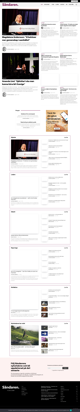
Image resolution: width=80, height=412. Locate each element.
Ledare (13, 174)
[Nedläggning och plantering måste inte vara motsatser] (44, 190)
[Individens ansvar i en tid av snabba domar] (44, 179)
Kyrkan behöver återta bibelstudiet (19, 235)
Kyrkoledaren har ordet (18, 323)
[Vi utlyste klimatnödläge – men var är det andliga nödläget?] (44, 297)
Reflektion (14, 287)
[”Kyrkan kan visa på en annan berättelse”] (50, 15)
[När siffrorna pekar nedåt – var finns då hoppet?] (25, 335)
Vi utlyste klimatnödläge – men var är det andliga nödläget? (59, 295)
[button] (76, 4)
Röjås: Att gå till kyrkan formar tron (54, 307)
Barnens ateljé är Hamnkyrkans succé (55, 163)
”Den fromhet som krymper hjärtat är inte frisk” (57, 313)
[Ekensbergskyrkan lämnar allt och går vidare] (44, 258)
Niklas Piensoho (51, 333)
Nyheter (4, 34)
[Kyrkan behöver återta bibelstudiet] (69, 46)
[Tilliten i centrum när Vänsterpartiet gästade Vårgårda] (50, 46)
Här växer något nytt (52, 262)
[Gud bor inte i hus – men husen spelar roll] (44, 216)
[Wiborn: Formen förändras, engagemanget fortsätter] (44, 239)
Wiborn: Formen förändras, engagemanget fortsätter (58, 237)
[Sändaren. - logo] (10, 4)
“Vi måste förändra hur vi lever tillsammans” (56, 273)
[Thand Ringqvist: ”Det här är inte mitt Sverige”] (69, 80)
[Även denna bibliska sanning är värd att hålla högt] (44, 303)
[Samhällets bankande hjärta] (44, 233)
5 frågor (43, 22)
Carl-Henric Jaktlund (10, 49)
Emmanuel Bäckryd (52, 291)
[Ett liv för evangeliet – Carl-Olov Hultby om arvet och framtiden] (25, 260)
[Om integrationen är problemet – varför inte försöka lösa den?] (25, 186)
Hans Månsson (51, 269)
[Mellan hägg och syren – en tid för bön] (44, 339)
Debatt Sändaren (69, 58)
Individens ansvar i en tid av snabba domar (56, 177)
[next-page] (18, 130)
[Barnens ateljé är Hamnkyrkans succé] (50, 80)
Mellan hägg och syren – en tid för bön (55, 337)
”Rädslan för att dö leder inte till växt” (55, 250)
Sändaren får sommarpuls (28, 114)
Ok (70, 410)
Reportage (14, 248)
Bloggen (18, 110)
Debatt (61, 54)
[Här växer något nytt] (44, 264)
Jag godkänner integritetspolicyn (58, 370)
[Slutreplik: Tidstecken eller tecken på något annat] (44, 222)
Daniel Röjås (51, 308)
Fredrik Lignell (51, 314)
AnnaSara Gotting (47, 92)
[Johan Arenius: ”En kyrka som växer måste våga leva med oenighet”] (69, 15)
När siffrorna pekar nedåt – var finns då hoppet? (23, 347)
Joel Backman (51, 297)
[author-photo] (4, 49)
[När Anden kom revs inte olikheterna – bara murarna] (44, 196)
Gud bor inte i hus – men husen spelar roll (56, 214)
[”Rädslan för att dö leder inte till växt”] (44, 252)
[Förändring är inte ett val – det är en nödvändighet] (44, 333)
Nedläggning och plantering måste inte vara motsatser (58, 188)
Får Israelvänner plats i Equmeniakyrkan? (56, 226)
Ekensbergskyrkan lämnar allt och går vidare (56, 256)
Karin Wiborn (51, 327)
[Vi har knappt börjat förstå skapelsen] (25, 299)
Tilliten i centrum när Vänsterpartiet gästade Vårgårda (58, 157)
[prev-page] (16, 130)
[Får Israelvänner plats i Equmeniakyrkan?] (44, 228)
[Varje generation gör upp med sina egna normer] (44, 345)
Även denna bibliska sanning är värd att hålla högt (57, 301)
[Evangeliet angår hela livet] (44, 328)
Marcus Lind (13, 348)
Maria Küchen (13, 312)
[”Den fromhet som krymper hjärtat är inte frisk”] (44, 315)
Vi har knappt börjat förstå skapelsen (20, 311)
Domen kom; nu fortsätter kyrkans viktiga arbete (57, 200)
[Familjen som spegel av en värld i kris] (44, 269)
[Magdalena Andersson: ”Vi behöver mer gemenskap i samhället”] (20, 22)
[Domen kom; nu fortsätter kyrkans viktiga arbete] (44, 202)
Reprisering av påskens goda (28, 122)
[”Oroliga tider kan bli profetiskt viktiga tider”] (44, 351)
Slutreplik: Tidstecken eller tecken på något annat (57, 220)
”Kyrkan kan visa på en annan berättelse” (55, 145)
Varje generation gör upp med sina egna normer (57, 343)
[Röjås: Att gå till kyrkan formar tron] (44, 309)
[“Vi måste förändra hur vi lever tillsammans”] (44, 275)
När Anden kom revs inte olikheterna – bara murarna (58, 194)
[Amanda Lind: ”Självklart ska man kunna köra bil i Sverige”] (20, 66)
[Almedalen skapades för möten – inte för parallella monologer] (44, 185)
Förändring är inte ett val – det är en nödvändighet (57, 331)
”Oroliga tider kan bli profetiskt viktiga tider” (56, 349)
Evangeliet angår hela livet (53, 326)
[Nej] (78, 410)
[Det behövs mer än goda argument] (44, 291)
